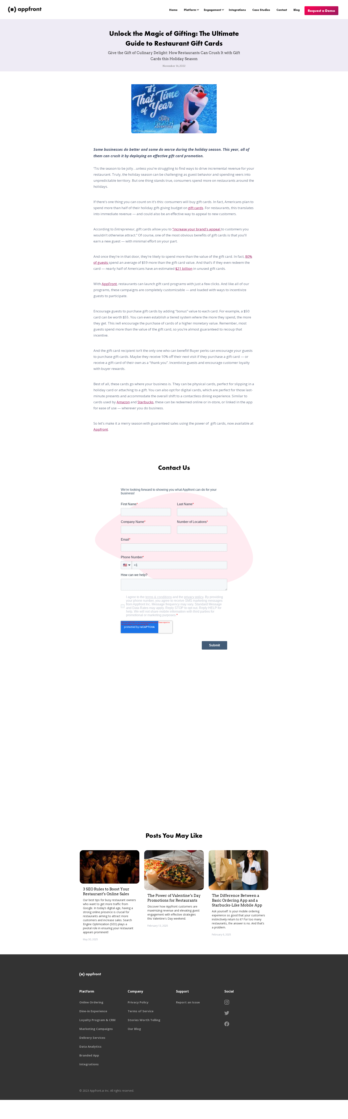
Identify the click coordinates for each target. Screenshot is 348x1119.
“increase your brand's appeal (196, 229)
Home (173, 10)
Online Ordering (91, 1002)
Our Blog (134, 1029)
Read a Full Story (121, 945)
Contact (282, 10)
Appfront (100, 429)
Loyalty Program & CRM (97, 1020)
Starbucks (145, 402)
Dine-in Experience (93, 1011)
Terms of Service (140, 1011)
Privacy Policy (138, 1002)
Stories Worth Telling (144, 1020)
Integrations (237, 10)
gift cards (195, 207)
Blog (296, 10)
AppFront (109, 283)
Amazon (123, 402)
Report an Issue (188, 1002)
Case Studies (261, 10)
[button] (192, 9)
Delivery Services (92, 1038)
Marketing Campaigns (96, 1029)
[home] (25, 9)
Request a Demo (321, 10)
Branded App (89, 1055)
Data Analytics (90, 1046)
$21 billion (183, 268)
